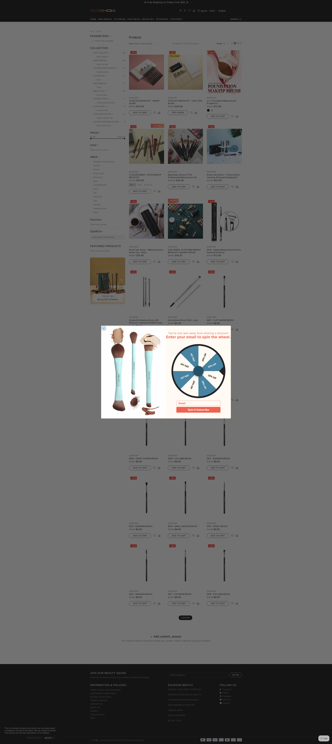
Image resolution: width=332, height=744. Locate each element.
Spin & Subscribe (198, 409)
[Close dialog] (104, 328)
